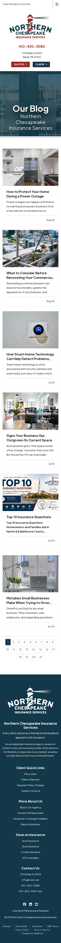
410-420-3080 (32, 46)
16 (47, 649)
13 (27, 649)
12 (20, 649)
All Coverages (30, 857)
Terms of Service (42, 929)
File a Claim (30, 773)
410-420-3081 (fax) (30, 891)
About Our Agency (30, 807)
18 (20, 657)
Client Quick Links (30, 768)
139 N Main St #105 (30, 874)
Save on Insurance (30, 835)
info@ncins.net (30, 879)
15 (40, 649)
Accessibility (21, 926)
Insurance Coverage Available (30, 818)
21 (41, 657)
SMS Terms (52, 926)
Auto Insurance (30, 840)
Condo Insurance (30, 852)
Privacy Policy (22, 929)
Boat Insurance (30, 846)
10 (7, 649)
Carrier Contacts (30, 790)
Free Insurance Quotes (16, 4)
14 (33, 649)
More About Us (30, 801)
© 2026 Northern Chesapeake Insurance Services (30, 917)
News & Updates (30, 824)
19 (27, 657)
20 (33, 657)
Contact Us (30, 868)
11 (14, 649)
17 (53, 649)
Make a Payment (30, 779)
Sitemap (7, 926)
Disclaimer (37, 926)
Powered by (32, 933)
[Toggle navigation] (57, 4)
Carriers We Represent (30, 812)
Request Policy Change (30, 785)
